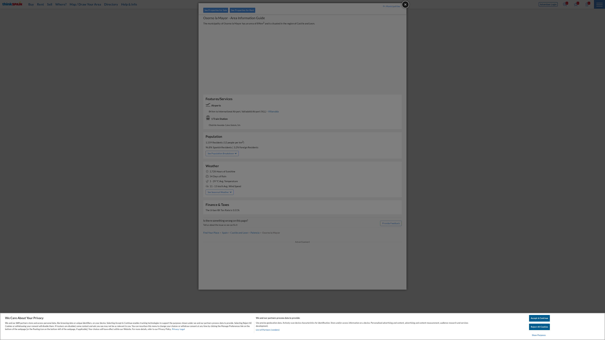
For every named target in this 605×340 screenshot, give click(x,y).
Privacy (175, 329)
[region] (302, 326)
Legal (182, 329)
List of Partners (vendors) (267, 330)
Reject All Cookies (539, 327)
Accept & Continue (539, 318)
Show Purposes (539, 335)
